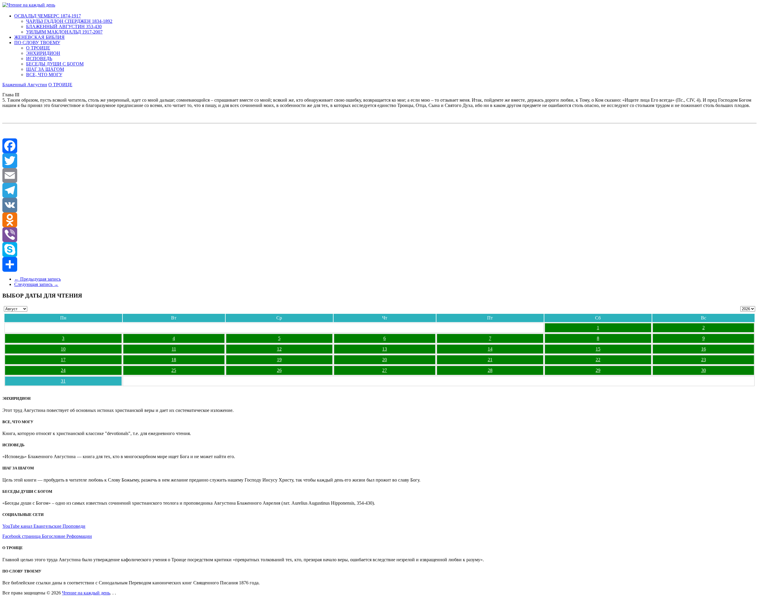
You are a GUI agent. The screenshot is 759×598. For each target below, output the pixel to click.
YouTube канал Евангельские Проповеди (43, 526)
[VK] (379, 205)
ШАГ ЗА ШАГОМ (45, 69)
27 (384, 370)
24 (63, 370)
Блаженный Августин (24, 84)
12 (279, 348)
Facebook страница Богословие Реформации (47, 536)
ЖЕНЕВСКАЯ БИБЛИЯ (39, 37)
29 (598, 370)
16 (703, 348)
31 (63, 380)
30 (703, 370)
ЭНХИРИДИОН (43, 53)
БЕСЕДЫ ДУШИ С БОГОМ (55, 63)
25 (173, 370)
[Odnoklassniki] (379, 219)
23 (703, 359)
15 (598, 348)
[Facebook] (379, 145)
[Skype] (379, 249)
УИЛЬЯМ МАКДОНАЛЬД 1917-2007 (64, 31)
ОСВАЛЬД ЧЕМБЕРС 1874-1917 (47, 15)
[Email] (379, 175)
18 (173, 359)
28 (490, 370)
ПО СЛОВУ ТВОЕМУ (37, 42)
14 (490, 348)
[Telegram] (379, 190)
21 (490, 359)
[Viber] (379, 234)
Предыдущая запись (37, 279)
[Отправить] (379, 264)
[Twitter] (379, 160)
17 (63, 359)
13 (384, 348)
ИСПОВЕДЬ (39, 58)
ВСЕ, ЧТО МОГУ (44, 74)
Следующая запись (36, 284)
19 (279, 359)
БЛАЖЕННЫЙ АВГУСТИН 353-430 (64, 26)
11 (174, 348)
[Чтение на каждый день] (28, 4)
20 (384, 359)
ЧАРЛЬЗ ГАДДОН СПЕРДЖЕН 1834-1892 (69, 21)
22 (598, 359)
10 (63, 348)
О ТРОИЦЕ (38, 47)
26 (279, 370)
